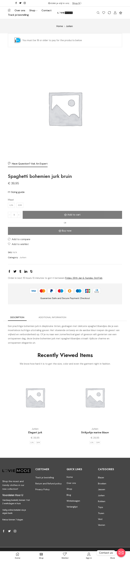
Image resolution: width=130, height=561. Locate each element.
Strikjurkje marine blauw (95, 432)
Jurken (69, 26)
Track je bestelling (18, 15)
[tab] (17, 317)
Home (59, 26)
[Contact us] (121, 552)
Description (17, 317)
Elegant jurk (35, 432)
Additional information (52, 317)
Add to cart (74, 214)
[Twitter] (20, 3)
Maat (11, 199)
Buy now (67, 230)
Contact (47, 10)
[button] (49, 3)
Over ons (20, 10)
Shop (32, 10)
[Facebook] (16, 3)
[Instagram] (25, 3)
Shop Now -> (77, 3)
